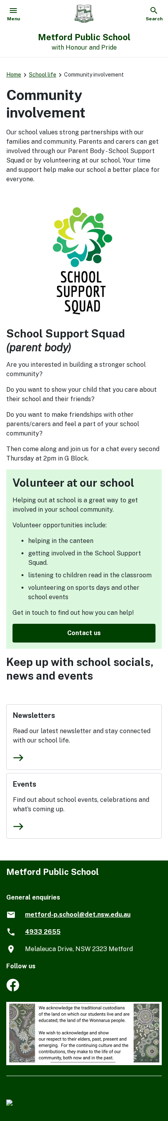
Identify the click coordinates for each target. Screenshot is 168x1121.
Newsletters (34, 715)
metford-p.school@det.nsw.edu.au (77, 914)
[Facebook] (12, 989)
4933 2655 (43, 931)
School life (42, 74)
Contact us (84, 633)
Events (24, 784)
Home (13, 74)
